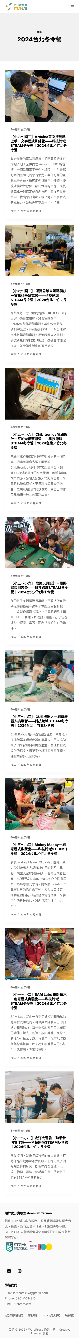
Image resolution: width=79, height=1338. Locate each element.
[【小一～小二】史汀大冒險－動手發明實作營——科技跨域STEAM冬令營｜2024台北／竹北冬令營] (39, 1097)
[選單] (72, 6)
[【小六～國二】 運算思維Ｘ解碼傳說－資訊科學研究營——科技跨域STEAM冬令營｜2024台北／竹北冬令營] (39, 250)
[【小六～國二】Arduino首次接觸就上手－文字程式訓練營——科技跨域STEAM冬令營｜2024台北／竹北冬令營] (39, 96)
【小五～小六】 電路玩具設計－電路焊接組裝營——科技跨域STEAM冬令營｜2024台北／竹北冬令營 (39, 587)
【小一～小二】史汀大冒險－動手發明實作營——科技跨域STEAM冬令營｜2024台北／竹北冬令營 (39, 1142)
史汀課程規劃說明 (14, 1315)
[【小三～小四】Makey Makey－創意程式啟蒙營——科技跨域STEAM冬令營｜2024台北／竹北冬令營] (39, 804)
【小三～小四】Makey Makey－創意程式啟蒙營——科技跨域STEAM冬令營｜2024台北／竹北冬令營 (39, 849)
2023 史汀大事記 (51, 1315)
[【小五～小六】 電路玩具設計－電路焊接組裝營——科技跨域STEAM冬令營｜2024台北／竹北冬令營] (39, 542)
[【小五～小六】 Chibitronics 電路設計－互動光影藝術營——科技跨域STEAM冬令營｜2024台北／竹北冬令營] (39, 394)
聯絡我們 (69, 1315)
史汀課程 (25, 129)
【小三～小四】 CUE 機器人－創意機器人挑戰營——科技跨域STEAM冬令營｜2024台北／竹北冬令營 (39, 721)
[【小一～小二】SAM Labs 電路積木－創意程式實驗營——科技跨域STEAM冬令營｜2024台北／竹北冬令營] (39, 954)
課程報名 (32, 1315)
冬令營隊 (15, 129)
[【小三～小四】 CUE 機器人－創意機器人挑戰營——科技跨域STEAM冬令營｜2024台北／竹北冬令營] (39, 676)
